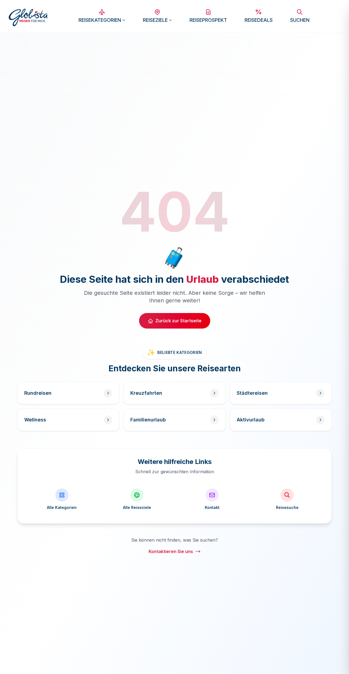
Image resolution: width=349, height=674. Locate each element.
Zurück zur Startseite (178, 320)
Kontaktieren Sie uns (171, 551)
